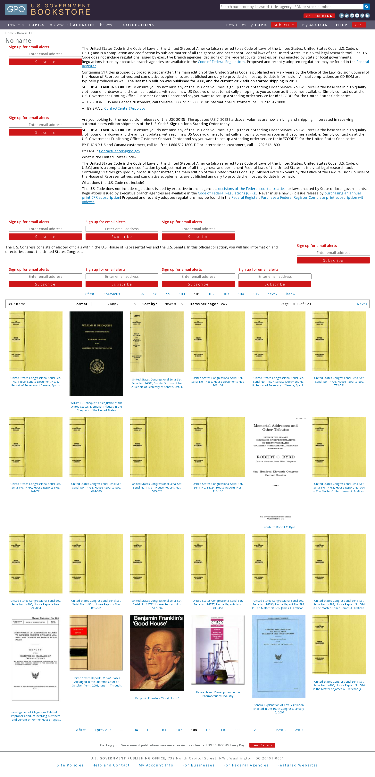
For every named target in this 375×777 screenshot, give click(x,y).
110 (223, 729)
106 (164, 729)
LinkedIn (367, 15)
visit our (319, 16)
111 (238, 729)
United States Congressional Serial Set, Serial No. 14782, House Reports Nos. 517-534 (157, 604)
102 (211, 294)
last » (290, 294)
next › (272, 294)
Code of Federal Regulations (221, 61)
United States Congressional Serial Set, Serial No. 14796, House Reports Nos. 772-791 (339, 381)
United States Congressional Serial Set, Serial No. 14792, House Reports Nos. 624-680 (96, 487)
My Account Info (156, 765)
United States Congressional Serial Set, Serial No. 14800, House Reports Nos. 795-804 (36, 604)
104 (241, 294)
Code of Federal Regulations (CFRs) (227, 193)
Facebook (341, 15)
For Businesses (198, 765)
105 (256, 294)
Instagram (352, 15)
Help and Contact (111, 765)
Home (9, 33)
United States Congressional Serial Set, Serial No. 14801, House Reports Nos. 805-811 (96, 604)
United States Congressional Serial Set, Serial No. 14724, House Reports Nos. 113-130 (218, 487)
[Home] (49, 13)
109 (208, 729)
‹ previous (112, 294)
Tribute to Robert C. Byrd (278, 527)
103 (226, 294)
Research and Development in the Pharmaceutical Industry (218, 694)
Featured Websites (297, 765)
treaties (279, 188)
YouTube (357, 15)
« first (90, 294)
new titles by (260, 24)
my (316, 24)
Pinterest (362, 15)
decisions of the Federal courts (244, 188)
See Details (262, 745)
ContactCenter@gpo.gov (125, 108)
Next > (362, 304)
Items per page (203, 304)
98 (155, 294)
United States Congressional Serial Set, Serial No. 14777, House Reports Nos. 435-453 (218, 604)
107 (179, 729)
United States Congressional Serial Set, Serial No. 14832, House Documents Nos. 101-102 (218, 381)
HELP (341, 24)
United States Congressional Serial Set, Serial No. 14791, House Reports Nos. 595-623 (157, 487)
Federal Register (245, 197)
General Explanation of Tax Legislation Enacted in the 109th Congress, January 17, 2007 (278, 708)
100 (182, 294)
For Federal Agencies (246, 765)
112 (253, 729)
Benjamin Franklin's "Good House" (157, 698)
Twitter (347, 15)
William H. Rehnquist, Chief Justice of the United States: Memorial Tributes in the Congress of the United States (96, 406)
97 (143, 294)
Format (81, 304)
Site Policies (70, 765)
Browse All (25, 24)
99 (168, 294)
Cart (359, 24)
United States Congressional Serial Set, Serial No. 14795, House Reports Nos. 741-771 (36, 487)
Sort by (149, 304)
